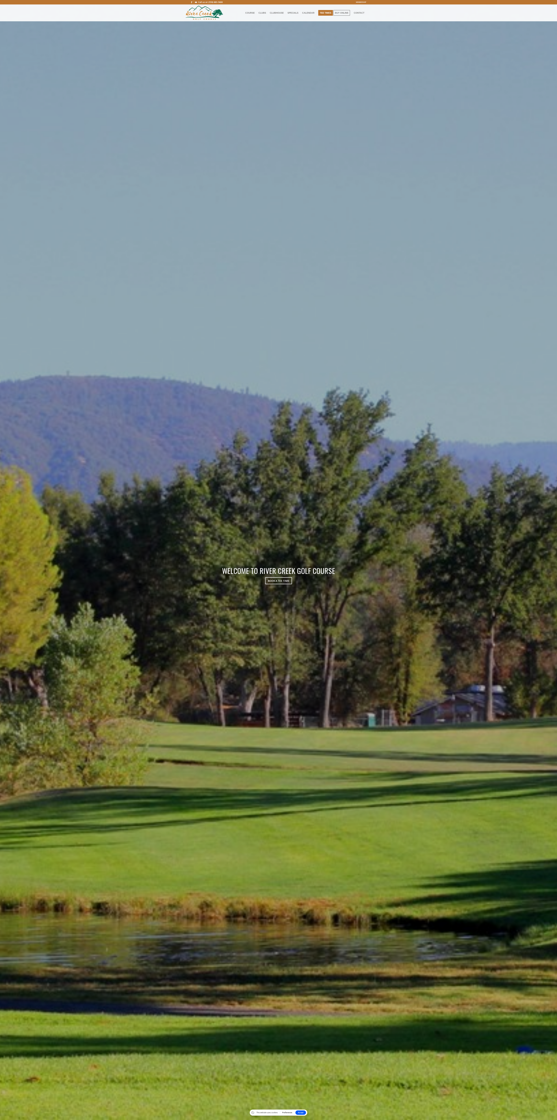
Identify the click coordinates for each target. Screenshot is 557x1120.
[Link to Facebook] (191, 2)
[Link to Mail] (196, 2)
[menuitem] (360, 2)
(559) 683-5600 (215, 2)
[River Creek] (204, 12)
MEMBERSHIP (361, 2)
